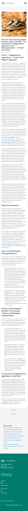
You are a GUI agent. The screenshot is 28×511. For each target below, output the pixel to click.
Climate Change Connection (10, 269)
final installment (5, 402)
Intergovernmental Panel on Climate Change (11, 244)
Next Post (14, 413)
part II (23, 398)
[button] (25, 3)
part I (19, 398)
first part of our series (14, 274)
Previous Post (14, 410)
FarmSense (7, 387)
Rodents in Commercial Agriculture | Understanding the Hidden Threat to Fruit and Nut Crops (13, 446)
